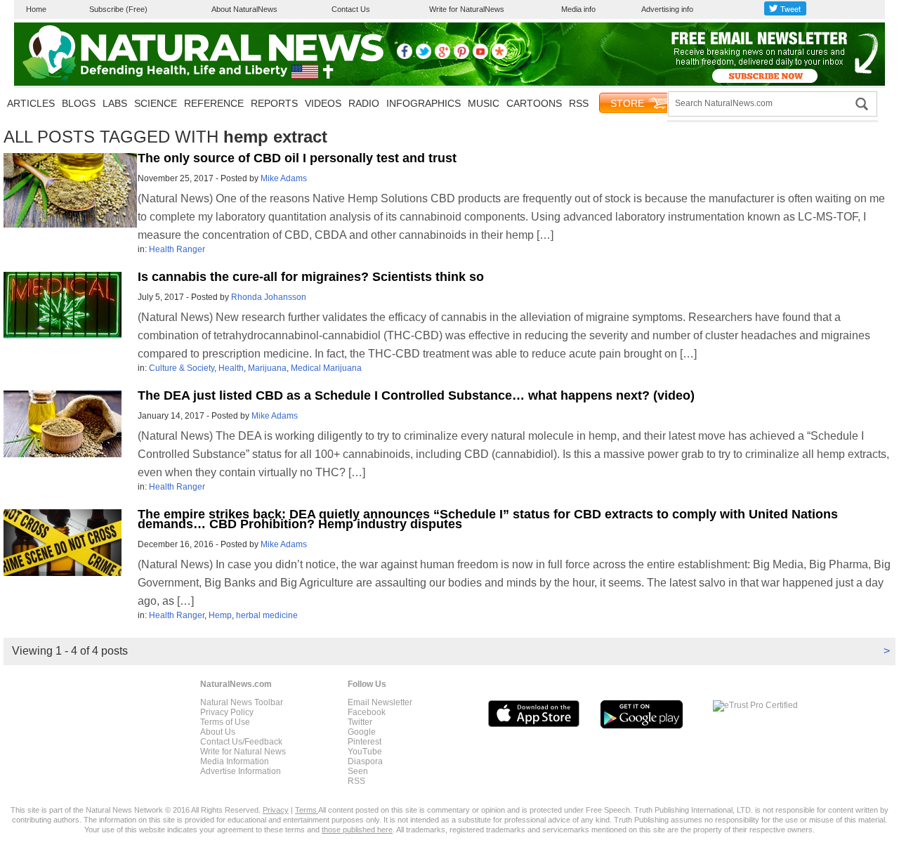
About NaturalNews (244, 9)
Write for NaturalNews (466, 9)
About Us (217, 732)
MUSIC (483, 103)
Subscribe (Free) (118, 9)
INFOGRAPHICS (423, 103)
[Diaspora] (499, 56)
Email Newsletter (380, 702)
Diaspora (365, 761)
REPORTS (274, 103)
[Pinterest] (461, 56)
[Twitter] (423, 56)
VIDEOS (323, 103)
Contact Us (351, 9)
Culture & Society (181, 368)
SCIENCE (155, 103)
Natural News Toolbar (241, 702)
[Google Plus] (442, 56)
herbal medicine (267, 615)
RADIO (363, 103)
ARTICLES (31, 103)
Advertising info (667, 9)
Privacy (276, 810)
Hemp (220, 615)
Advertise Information (240, 771)
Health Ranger (177, 249)
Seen (358, 771)
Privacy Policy (227, 712)
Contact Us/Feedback (241, 742)
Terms (306, 810)
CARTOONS (534, 103)
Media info (578, 9)
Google (362, 732)
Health (231, 368)
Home (36, 9)
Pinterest (364, 742)
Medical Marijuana (326, 368)
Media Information (234, 761)
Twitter (360, 722)
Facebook (367, 712)
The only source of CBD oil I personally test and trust (297, 158)
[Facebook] (404, 56)
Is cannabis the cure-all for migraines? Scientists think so (311, 277)
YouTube (365, 751)
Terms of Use (225, 722)
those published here (357, 829)
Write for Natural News (243, 751)
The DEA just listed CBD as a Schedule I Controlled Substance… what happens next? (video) (416, 395)
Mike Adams (284, 178)
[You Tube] (480, 56)
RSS (579, 103)
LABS (115, 103)
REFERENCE (214, 103)
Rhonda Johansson (268, 297)
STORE (627, 103)
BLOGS (79, 103)
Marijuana (267, 368)
